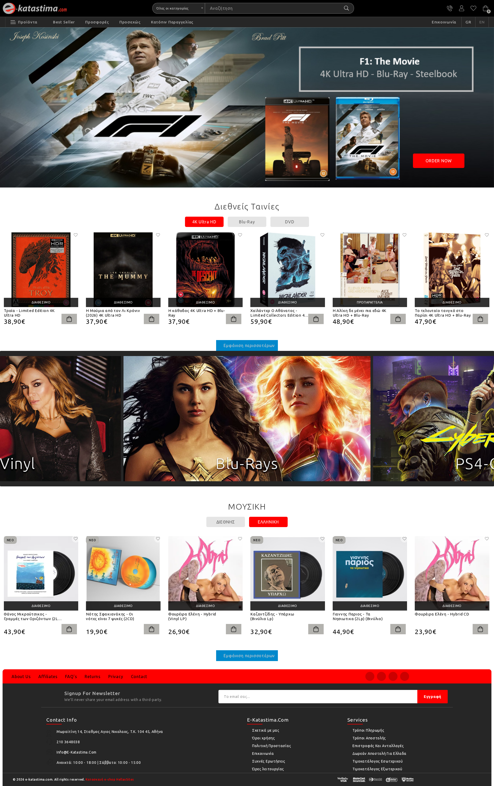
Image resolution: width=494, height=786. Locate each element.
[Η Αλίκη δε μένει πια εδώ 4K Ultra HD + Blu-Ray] (370, 269)
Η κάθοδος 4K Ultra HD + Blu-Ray (196, 312)
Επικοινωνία (263, 753)
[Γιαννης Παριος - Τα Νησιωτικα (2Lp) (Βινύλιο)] (370, 573)
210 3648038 (450, 8)
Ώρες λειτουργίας (268, 769)
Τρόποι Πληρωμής (368, 730)
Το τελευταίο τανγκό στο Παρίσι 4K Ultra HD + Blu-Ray (443, 312)
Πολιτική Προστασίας (271, 746)
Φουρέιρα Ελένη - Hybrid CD (442, 614)
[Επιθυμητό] (76, 235)
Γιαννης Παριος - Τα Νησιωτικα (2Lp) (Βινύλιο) (358, 616)
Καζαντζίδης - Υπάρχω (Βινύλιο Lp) (272, 616)
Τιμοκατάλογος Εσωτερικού (377, 761)
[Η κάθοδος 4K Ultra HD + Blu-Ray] (205, 269)
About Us (21, 676)
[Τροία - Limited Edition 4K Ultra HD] (41, 269)
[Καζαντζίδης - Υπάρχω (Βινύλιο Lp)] (287, 573)
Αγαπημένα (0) (473, 8)
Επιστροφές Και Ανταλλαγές (378, 746)
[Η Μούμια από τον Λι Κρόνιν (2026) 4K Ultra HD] (123, 269)
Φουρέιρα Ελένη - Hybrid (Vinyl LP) (192, 616)
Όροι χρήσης (263, 738)
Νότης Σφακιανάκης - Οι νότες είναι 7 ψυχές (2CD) (110, 616)
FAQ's (71, 676)
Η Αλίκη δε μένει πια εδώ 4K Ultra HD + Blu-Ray (359, 312)
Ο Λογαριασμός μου (461, 8)
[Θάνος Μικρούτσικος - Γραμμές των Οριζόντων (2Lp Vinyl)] (41, 573)
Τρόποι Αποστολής (369, 738)
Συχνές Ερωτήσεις (268, 761)
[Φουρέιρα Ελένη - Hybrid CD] (452, 573)
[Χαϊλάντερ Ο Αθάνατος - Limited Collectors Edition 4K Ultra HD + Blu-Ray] (287, 269)
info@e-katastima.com (76, 752)
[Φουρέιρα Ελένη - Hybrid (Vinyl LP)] (205, 573)
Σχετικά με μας (265, 730)
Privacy (115, 676)
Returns (93, 676)
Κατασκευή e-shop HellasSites (110, 779)
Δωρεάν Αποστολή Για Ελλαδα (379, 753)
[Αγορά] (69, 319)
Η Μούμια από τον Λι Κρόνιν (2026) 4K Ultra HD (113, 312)
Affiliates (47, 676)
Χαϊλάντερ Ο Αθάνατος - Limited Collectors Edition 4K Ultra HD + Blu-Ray (278, 313)
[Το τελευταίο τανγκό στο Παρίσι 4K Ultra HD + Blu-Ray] (452, 269)
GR (468, 22)
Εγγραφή (432, 697)
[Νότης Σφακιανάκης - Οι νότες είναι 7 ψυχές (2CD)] (123, 573)
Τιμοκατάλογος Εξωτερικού (377, 769)
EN (482, 22)
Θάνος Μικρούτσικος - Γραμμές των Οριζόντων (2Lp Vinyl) (32, 616)
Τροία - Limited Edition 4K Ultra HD (29, 312)
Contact (139, 676)
